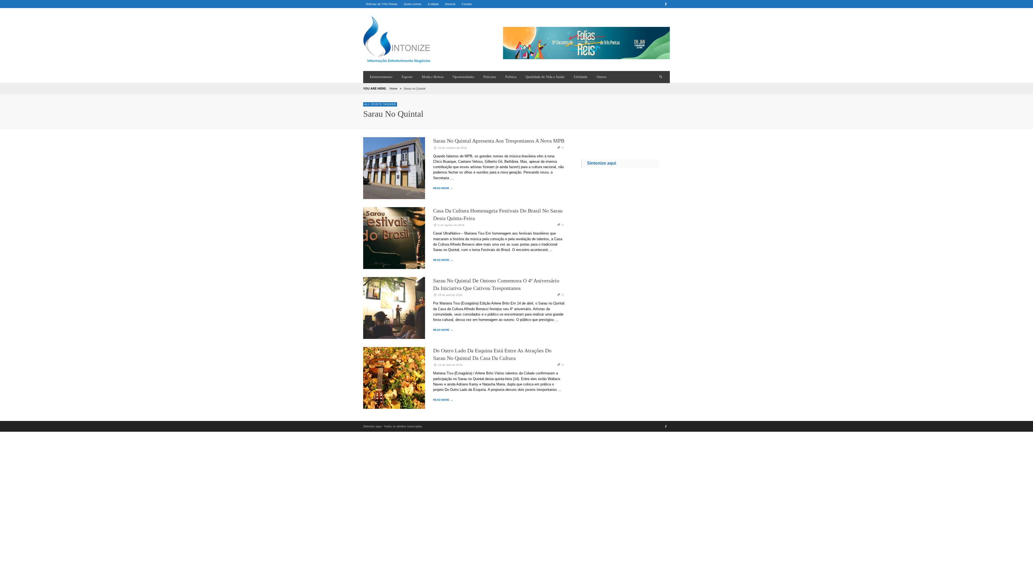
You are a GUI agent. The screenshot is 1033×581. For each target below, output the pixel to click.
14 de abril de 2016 (450, 364)
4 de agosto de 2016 (451, 225)
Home (393, 88)
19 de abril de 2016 (450, 294)
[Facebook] (666, 4)
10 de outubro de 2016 (452, 147)
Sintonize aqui (601, 163)
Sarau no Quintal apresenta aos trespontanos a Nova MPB (498, 141)
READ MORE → (443, 188)
